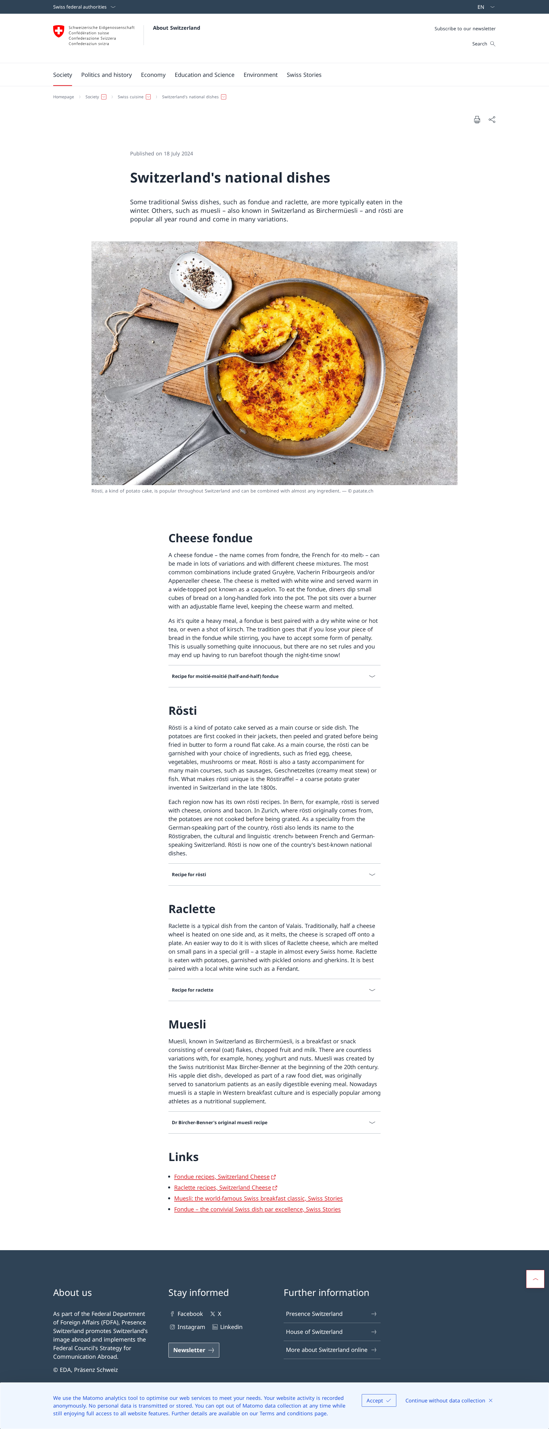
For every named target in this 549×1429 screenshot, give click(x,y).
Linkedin (231, 1327)
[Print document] (477, 119)
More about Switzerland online (326, 1350)
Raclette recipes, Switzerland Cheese (222, 1187)
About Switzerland (176, 27)
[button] (63, 74)
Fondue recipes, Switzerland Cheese (222, 1176)
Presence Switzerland (314, 1314)
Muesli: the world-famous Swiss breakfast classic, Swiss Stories (258, 1198)
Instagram (191, 1327)
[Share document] (491, 119)
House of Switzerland (314, 1332)
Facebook (190, 1314)
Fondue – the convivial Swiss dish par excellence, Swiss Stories (257, 1209)
